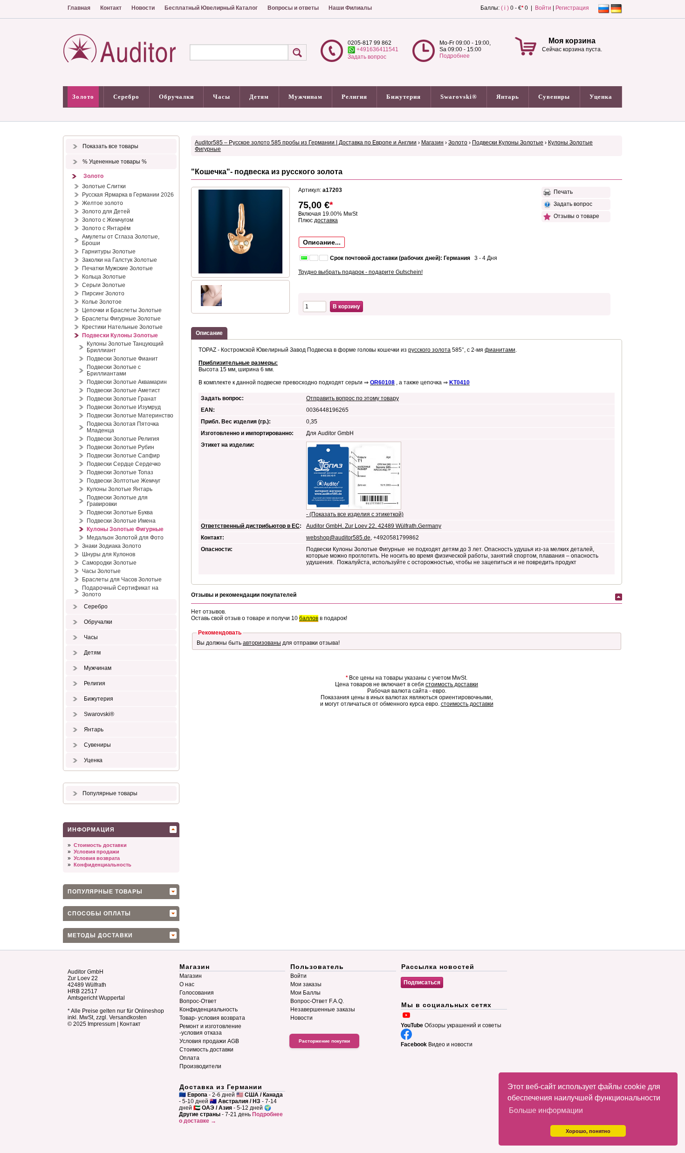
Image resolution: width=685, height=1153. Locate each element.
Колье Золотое (102, 302)
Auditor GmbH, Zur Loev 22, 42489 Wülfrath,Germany (373, 526)
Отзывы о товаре (575, 216)
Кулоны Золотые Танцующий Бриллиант (125, 347)
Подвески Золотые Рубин (120, 447)
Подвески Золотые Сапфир (123, 455)
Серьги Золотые (103, 285)
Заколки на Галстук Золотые (119, 260)
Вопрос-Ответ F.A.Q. (317, 1001)
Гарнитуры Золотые (109, 251)
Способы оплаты (99, 913)
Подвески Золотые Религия (123, 439)
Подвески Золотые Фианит (122, 358)
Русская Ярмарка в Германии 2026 (128, 194)
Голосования (196, 992)
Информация (91, 829)
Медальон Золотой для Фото (125, 537)
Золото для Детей (106, 211)
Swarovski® (458, 96)
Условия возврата (97, 858)
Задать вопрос (367, 57)
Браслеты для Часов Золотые (122, 579)
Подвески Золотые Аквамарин (127, 382)
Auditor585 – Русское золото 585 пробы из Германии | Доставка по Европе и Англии (306, 142)
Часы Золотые (101, 571)
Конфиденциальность (102, 864)
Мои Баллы (305, 992)
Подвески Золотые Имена (121, 521)
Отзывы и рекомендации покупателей (243, 595)
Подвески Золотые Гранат (122, 399)
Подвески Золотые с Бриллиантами (114, 370)
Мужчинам (305, 96)
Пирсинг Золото (103, 293)
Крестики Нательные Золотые (122, 327)
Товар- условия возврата (212, 1018)
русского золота (429, 350)
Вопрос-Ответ (198, 1001)
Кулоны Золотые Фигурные (125, 529)
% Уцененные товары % (114, 161)
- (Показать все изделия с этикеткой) (355, 514)
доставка (326, 220)
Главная (79, 8)
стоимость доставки (451, 684)
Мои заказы (306, 984)
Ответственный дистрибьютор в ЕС (250, 526)
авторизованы (262, 643)
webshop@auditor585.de (338, 537)
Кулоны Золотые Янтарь (119, 489)
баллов (308, 618)
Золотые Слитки (104, 186)
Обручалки (176, 96)
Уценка (600, 96)
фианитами (500, 350)
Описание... (322, 242)
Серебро (126, 96)
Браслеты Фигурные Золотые (121, 318)
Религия (354, 96)
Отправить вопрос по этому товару (352, 398)
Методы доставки (100, 935)
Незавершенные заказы (322, 1009)
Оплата (189, 1058)
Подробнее (454, 56)
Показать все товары (110, 146)
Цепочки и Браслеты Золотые (122, 310)
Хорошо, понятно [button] (588, 1131)
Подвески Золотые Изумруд (124, 407)
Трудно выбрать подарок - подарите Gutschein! (360, 272)
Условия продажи (96, 851)
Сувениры (554, 96)
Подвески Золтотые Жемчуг (123, 481)
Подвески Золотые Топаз (120, 472)
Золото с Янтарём (106, 228)
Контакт (111, 8)
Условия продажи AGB (209, 1041)
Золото (83, 96)
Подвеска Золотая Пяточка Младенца (123, 427)
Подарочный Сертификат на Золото (120, 591)
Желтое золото (102, 203)
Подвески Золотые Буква (120, 512)
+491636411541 (376, 49)
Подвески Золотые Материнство (130, 415)
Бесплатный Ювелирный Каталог (211, 8)
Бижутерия (403, 96)
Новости (143, 8)
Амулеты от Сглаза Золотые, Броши (120, 239)
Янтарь (507, 96)
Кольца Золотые (104, 276)
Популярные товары (109, 793)
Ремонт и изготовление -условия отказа (210, 1029)
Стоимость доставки (100, 845)
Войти (543, 8)
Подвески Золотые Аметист (123, 390)
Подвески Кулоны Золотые (120, 335)
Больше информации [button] (546, 1110)
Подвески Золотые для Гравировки (117, 500)
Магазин (432, 142)
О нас (186, 984)
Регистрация (572, 8)
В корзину (346, 306)
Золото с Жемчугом (107, 220)
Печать (562, 192)
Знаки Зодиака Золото (111, 546)
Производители (200, 1066)
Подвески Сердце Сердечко (124, 464)
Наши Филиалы (350, 8)
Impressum (102, 1024)
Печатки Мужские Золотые (117, 268)
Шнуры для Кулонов (108, 554)
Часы (221, 96)
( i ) (505, 8)
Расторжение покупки (324, 1041)
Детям (259, 96)
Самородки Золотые (109, 562)
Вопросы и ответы (293, 8)
